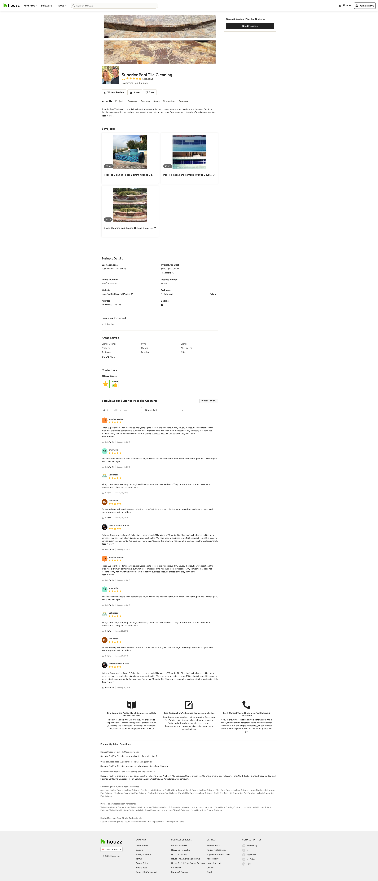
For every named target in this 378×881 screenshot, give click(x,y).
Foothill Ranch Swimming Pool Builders (196, 790)
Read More (107, 116)
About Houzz (142, 845)
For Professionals (179, 845)
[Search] (74, 6)
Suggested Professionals (218, 854)
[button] (160, 382)
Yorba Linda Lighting (118, 810)
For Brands (176, 867)
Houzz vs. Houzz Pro (180, 850)
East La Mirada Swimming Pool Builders (159, 790)
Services (145, 101)
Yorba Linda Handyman (202, 807)
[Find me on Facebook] (162, 304)
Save (151, 92)
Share (136, 92)
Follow (213, 294)
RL (104, 502)
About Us (107, 101)
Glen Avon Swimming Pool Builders (232, 790)
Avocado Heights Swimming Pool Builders (119, 790)
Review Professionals (216, 850)
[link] (108, 436)
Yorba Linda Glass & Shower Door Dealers (171, 807)
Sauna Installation (133, 821)
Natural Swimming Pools (111, 821)
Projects (119, 101)
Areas (156, 101)
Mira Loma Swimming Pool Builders (130, 793)
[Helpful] (103, 442)
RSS (249, 864)
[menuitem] (30, 5)
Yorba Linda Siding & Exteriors (175, 810)
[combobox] (114, 6)
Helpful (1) (109, 442)
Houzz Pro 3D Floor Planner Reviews (188, 863)
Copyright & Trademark (146, 872)
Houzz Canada (213, 845)
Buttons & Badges (179, 872)
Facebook (251, 854)
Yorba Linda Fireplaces (140, 807)
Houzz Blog (252, 845)
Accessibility (212, 859)
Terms (139, 859)
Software (46, 5)
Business (132, 101)
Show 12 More (108, 357)
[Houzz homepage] (11, 5)
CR (104, 451)
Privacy (139, 854)
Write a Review (208, 401)
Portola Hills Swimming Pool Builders (195, 793)
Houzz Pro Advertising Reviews (185, 859)
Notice (148, 854)
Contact (210, 867)
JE (104, 420)
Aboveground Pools (175, 821)
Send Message (250, 26)
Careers (139, 850)
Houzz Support (214, 863)
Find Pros (29, 5)
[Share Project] (155, 175)
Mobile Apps (141, 867)
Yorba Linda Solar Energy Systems (206, 810)
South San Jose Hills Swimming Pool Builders (234, 793)
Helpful (108, 493)
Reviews (183, 101)
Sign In (210, 872)
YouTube (251, 859)
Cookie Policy (142, 863)
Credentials (169, 101)
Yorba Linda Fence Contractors (114, 807)
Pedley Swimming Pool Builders (162, 793)
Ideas (61, 5)
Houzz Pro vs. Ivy (179, 854)
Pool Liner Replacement (153, 821)
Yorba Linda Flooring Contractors (230, 807)
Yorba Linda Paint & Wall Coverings (145, 810)
